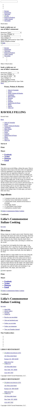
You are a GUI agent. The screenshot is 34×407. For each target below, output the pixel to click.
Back (2, 83)
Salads (10, 91)
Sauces (10, 106)
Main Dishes (11, 96)
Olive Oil (10, 108)
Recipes (6, 11)
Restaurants (7, 12)
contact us (7, 314)
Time (2, 38)
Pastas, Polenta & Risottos (15, 93)
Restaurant (4, 32)
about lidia (7, 309)
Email (6, 160)
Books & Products (9, 17)
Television (7, 14)
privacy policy (8, 311)
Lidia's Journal (8, 19)
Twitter (7, 156)
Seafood (10, 101)
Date (2, 36)
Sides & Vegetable (13, 90)
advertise (6, 312)
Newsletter (7, 20)
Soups (10, 100)
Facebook (8, 154)
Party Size (4, 34)
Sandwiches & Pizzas (14, 103)
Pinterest (7, 158)
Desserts (10, 98)
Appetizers (11, 95)
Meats (9, 104)
